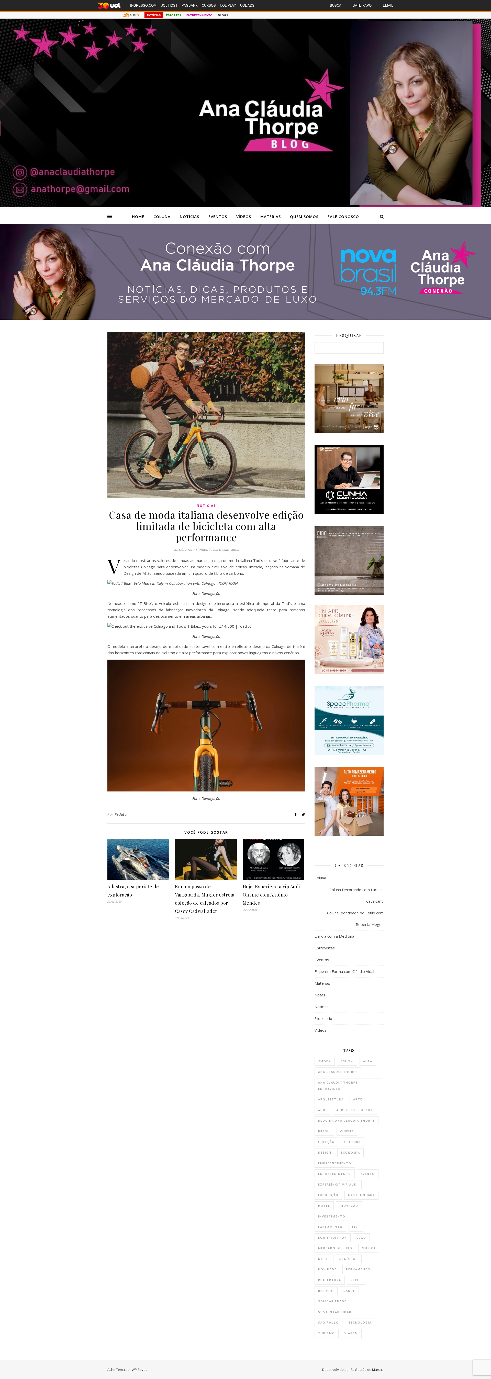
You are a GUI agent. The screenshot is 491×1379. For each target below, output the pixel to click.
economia (350, 1152)
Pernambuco (358, 1269)
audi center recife (354, 1110)
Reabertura (329, 1280)
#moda (324, 1061)
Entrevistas (325, 947)
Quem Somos (304, 216)
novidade (327, 1269)
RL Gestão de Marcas (367, 1369)
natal (324, 1259)
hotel (324, 1206)
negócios (348, 1259)
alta (367, 1061)
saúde (349, 1291)
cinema (347, 1131)
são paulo (328, 1322)
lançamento (330, 1227)
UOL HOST (169, 5)
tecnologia (360, 1322)
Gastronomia (361, 1195)
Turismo (326, 1333)
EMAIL (388, 5)
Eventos (217, 216)
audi (322, 1110)
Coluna (162, 216)
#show (347, 1061)
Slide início (323, 1018)
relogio (326, 1291)
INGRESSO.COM (143, 5)
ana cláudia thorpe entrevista (338, 1086)
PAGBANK (190, 5)
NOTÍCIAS (154, 15)
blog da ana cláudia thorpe (346, 1120)
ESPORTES (173, 15)
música (369, 1248)
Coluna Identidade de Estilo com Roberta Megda (355, 918)
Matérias (270, 216)
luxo (361, 1237)
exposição (328, 1195)
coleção (326, 1142)
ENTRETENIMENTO (199, 15)
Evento (368, 1174)
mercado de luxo (335, 1248)
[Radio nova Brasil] (245, 318)
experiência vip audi (338, 1184)
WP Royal (139, 1369)
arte (357, 1099)
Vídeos (243, 216)
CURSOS (209, 5)
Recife (357, 1280)
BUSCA (335, 5)
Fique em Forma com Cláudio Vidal (344, 971)
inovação (349, 1206)
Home (138, 216)
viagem (351, 1333)
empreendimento (334, 1163)
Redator (121, 814)
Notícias (189, 216)
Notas (320, 994)
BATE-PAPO (362, 5)
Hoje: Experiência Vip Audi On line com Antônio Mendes (271, 894)
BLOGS (223, 15)
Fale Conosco (343, 216)
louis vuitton (332, 1237)
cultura (352, 1142)
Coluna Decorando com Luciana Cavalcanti (356, 895)
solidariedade (332, 1301)
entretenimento (334, 1174)
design (324, 1152)
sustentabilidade (336, 1312)
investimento (331, 1216)
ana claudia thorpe (338, 1072)
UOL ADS (247, 5)
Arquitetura (331, 1099)
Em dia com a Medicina (334, 936)
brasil (324, 1131)
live (356, 1227)
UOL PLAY (228, 5)
